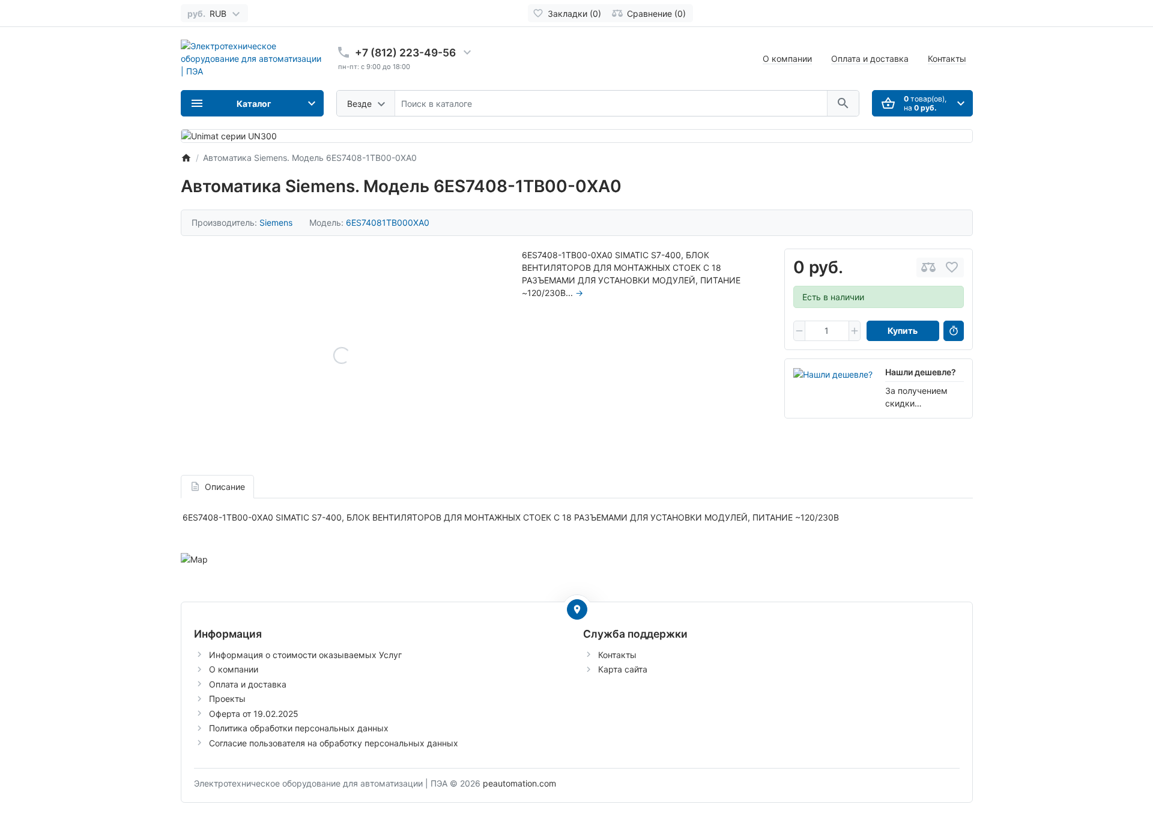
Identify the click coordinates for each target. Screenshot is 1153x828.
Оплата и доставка (870, 58)
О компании (787, 58)
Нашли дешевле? (920, 372)
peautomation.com (519, 783)
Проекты (227, 699)
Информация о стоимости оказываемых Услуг (305, 655)
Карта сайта (622, 669)
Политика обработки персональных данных (299, 728)
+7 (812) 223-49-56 (405, 52)
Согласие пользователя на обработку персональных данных (333, 743)
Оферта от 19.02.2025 (253, 714)
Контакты (947, 58)
